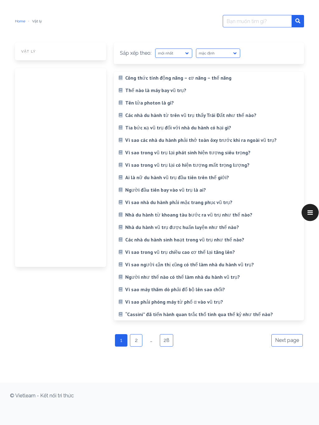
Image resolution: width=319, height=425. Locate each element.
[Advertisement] (60, 167)
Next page (287, 340)
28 (166, 340)
